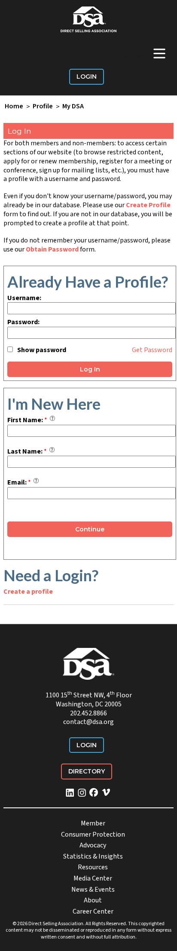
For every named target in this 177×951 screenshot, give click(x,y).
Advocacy (92, 845)
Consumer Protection (93, 834)
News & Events (93, 889)
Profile (43, 106)
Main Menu (144, 53)
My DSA (73, 106)
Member (93, 823)
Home (14, 106)
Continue (89, 529)
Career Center (93, 911)
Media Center (92, 878)
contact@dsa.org (88, 722)
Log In (90, 369)
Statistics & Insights (93, 856)
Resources (93, 867)
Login (86, 76)
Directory (86, 771)
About (93, 900)
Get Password (152, 350)
